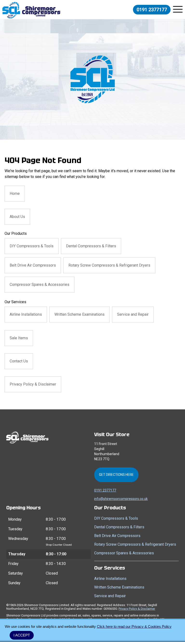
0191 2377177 (152, 10)
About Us (17, 216)
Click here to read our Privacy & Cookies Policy (134, 626)
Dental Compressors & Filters (91, 246)
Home (15, 193)
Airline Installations (26, 314)
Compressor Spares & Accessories (39, 284)
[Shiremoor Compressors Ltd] (31, 10)
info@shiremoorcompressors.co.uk (121, 499)
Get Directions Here (116, 475)
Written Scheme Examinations (79, 314)
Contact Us (19, 361)
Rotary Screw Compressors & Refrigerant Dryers (109, 265)
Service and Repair (133, 314)
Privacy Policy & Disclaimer (33, 384)
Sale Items (19, 338)
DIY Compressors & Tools (31, 246)
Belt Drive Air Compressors (33, 265)
